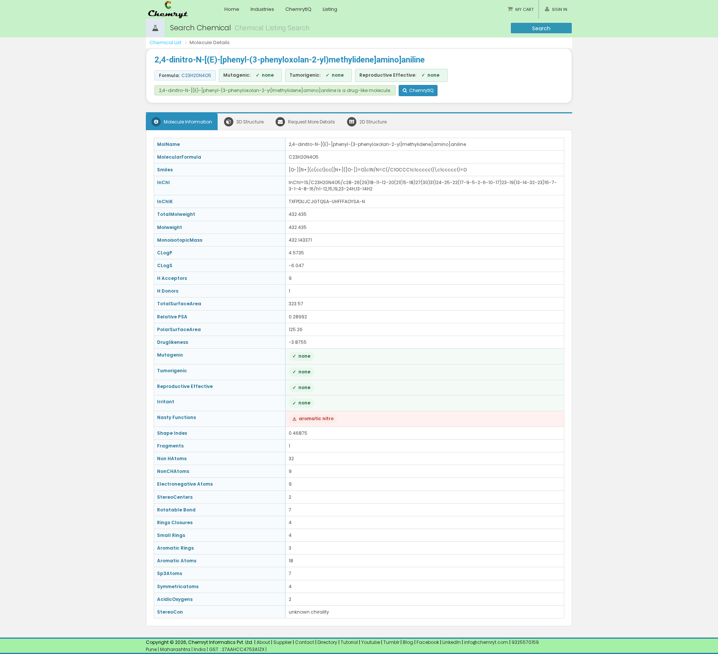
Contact (305, 642)
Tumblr (391, 642)
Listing (330, 9)
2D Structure (372, 122)
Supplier (282, 642)
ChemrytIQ (298, 9)
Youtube (370, 642)
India (200, 649)
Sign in (559, 9)
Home (231, 9)
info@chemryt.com (486, 642)
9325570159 (524, 642)
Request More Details (311, 122)
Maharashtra (175, 649)
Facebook (428, 642)
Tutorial (349, 642)
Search (541, 28)
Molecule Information (187, 122)
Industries (262, 9)
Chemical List (165, 42)
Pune (152, 649)
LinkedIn (452, 642)
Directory (327, 642)
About (263, 642)
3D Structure (249, 122)
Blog (408, 642)
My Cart (524, 9)
